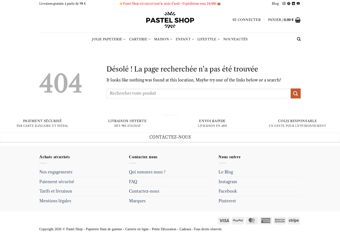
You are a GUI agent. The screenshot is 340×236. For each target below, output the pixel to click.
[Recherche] (299, 39)
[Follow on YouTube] (298, 3)
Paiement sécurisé (56, 181)
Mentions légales (55, 200)
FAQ (133, 181)
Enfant (183, 39)
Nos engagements (55, 171)
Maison (161, 39)
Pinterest (227, 200)
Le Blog (226, 171)
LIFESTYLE (206, 39)
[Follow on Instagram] (284, 3)
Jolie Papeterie (107, 39)
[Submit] (296, 93)
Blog (275, 3)
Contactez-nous (144, 191)
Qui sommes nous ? (147, 171)
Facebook (228, 191)
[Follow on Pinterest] (288, 3)
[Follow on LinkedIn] (293, 3)
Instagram (228, 181)
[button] (246, 19)
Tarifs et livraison (55, 191)
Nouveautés (235, 39)
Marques (137, 200)
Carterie (138, 39)
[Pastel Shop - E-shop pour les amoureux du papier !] (170, 20)
